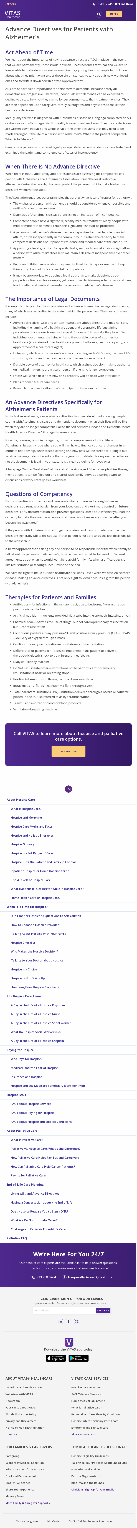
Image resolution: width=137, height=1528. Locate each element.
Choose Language (27, 1521)
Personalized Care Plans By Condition (95, 1414)
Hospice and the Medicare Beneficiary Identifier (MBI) (48, 1086)
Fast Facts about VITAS (21, 1407)
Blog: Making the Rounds (87, 1483)
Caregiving (12, 1456)
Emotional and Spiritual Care (89, 1427)
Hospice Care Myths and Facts (31, 827)
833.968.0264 (68, 751)
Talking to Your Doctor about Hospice (37, 960)
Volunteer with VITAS (19, 1394)
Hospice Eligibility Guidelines (90, 1456)
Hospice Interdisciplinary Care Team (94, 1421)
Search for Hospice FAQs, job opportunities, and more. (99, 14)
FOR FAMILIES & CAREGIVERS (29, 1447)
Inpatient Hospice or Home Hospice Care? (40, 871)
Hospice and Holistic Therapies (32, 835)
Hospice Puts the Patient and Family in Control (43, 862)
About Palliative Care (22, 1131)
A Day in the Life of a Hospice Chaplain (37, 1041)
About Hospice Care (21, 800)
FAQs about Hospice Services (31, 1104)
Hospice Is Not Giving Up (28, 978)
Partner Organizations (86, 1476)
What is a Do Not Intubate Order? (34, 1220)
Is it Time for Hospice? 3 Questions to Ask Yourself (46, 916)
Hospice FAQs (16, 1095)
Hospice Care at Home (86, 1387)
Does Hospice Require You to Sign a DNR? (39, 1211)
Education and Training (86, 1469)
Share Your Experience (20, 1489)
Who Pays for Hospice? (26, 1059)
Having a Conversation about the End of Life (41, 1202)
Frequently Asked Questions (90, 1277)
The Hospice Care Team (24, 996)
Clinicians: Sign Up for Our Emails (92, 1489)
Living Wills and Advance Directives (35, 1193)
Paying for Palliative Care (28, 1175)
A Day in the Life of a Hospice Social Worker (41, 1023)
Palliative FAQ (17, 1238)
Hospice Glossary (23, 844)
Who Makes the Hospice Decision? (34, 951)
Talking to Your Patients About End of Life (99, 1462)
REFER (114, 14)
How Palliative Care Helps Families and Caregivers (45, 1158)
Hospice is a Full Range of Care (32, 853)
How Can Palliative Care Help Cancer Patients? (43, 1167)
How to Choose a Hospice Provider (35, 925)
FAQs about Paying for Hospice (32, 1113)
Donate (10, 1434)
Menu (129, 14)
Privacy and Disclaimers (21, 1421)
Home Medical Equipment (88, 1401)
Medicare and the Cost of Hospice (34, 1068)
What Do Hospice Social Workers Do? (36, 1032)
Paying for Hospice (20, 1050)
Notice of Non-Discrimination (25, 1427)
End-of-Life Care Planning (25, 1185)
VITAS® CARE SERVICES (89, 1378)
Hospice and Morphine (26, 818)
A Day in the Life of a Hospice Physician (38, 1005)
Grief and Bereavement (21, 1476)
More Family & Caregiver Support (27, 1503)
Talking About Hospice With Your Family (38, 934)
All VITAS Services (82, 1434)
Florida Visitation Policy (21, 1414)
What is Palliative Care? (27, 1140)
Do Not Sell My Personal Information (90, 1521)
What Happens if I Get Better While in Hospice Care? (47, 889)
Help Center (53, 1521)
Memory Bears (15, 1496)
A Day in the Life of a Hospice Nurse (35, 1014)
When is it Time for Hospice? (27, 907)
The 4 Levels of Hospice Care (31, 880)
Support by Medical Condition (25, 1462)
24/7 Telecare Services (86, 1394)
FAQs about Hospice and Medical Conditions (41, 1122)
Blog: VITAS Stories (18, 1483)
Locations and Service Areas (24, 1387)
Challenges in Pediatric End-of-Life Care (38, 1229)
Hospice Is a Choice (24, 969)
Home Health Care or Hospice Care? (35, 898)
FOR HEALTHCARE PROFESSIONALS (99, 1447)
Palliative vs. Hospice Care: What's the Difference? (45, 1149)
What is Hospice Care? (26, 809)
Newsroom (13, 1401)
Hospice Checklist (23, 943)
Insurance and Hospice (26, 1077)
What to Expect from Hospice (25, 1469)
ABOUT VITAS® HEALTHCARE (29, 1378)
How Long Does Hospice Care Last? (35, 987)
